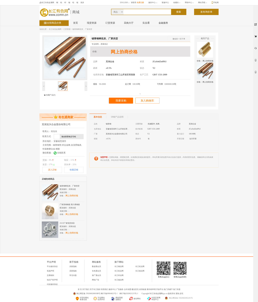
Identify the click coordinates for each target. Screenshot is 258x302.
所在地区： (54, 141)
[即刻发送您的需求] (255, 61)
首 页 (80, 289)
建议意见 (135, 289)
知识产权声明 (52, 280)
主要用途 (139, 124)
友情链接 (142, 289)
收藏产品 (49, 95)
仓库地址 (97, 129)
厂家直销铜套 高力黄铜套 (70, 204)
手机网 (216, 2)
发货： (48, 164)
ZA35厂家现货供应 (67, 223)
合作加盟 (127, 289)
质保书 (138, 139)
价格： (205, 61)
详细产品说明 (117, 117)
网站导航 (201, 2)
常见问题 (73, 275)
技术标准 (139, 129)
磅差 (95, 68)
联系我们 (104, 289)
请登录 (133, 2)
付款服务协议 (52, 284)
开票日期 (180, 139)
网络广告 (95, 280)
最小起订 (180, 134)
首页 (75, 23)
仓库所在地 (98, 75)
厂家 (95, 134)
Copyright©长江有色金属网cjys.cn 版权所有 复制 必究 (162, 293)
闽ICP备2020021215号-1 (129, 293)
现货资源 (91, 23)
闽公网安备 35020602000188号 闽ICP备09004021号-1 (97, 293)
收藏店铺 (74, 170)
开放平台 (159, 289)
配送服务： (68, 189)
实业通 (146, 23)
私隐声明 (50, 271)
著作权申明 (151, 289)
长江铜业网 (119, 266)
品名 (95, 124)
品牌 (95, 61)
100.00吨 (132, 84)
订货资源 (110, 23)
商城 (75, 12)
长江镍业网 (139, 271)
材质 (142, 61)
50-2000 (99, 84)
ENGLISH (124, 2)
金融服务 (163, 23)
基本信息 (98, 117)
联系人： (50, 131)
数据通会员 (96, 266)
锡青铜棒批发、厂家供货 (82, 29)
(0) (54, 95)
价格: (94, 51)
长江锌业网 (119, 275)
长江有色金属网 (48, 2)
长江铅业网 (139, 266)
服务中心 (152, 2)
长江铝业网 (119, 271)
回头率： (70, 164)
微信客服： (54, 153)
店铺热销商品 (48, 179)
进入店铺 (52, 170)
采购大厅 (128, 23)
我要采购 (121, 100)
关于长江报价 (95, 289)
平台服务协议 (52, 266)
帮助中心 (188, 2)
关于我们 (85, 289)
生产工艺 (144, 75)
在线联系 (61, 153)
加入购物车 (147, 100)
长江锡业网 (119, 280)
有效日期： (64, 192)
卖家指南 (73, 271)
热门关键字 (168, 289)
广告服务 (119, 289)
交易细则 (50, 275)
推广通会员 (96, 275)
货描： (47, 160)
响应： (69, 160)
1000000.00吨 (166, 84)
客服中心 (165, 2)
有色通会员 (96, 271)
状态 (142, 68)
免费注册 (140, 2)
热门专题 (176, 289)
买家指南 (73, 266)
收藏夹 (176, 2)
